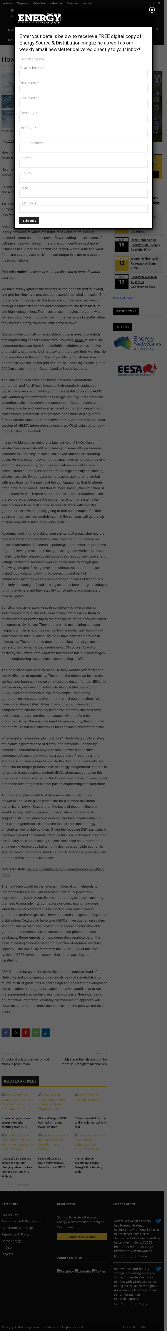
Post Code (27, 203)
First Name (29, 82)
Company (28, 113)
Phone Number (31, 143)
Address (25, 158)
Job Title (27, 128)
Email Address (32, 67)
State (23, 188)
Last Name (29, 98)
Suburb (25, 173)
